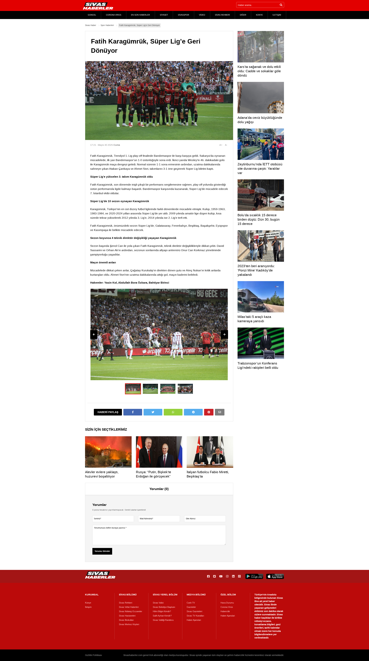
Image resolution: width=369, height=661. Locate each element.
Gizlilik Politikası (93, 655)
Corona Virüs (227, 607)
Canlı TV (191, 602)
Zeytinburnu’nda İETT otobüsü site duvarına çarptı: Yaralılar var (260, 168)
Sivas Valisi (158, 602)
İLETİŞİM (277, 15)
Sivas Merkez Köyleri (129, 624)
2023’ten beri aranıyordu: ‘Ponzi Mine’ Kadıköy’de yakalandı (256, 270)
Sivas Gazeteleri (194, 611)
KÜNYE (259, 15)
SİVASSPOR (183, 15)
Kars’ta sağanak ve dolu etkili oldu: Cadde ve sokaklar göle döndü (259, 71)
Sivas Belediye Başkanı (164, 607)
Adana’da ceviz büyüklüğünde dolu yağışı (260, 119)
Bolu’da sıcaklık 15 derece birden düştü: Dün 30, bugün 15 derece (259, 219)
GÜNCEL (92, 15)
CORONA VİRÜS (113, 15)
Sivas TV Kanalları (195, 615)
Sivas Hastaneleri (127, 615)
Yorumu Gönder (102, 551)
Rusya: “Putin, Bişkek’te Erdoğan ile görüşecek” (153, 474)
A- (226, 144)
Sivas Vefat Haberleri (129, 607)
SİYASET (164, 15)
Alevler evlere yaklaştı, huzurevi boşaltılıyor (101, 474)
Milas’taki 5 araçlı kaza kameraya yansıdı (254, 319)
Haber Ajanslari (194, 620)
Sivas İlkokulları (126, 620)
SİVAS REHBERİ (222, 15)
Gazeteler (191, 607)
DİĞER (243, 15)
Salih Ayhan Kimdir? (162, 615)
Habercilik (225, 611)
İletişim (88, 607)
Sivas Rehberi (125, 602)
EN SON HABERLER (140, 15)
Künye (88, 602)
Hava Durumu (227, 602)
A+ (220, 144)
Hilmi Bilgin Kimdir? (162, 611)
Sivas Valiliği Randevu (163, 620)
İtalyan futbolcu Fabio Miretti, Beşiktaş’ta (208, 474)
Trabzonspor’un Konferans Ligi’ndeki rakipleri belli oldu (258, 365)
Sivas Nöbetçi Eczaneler (130, 611)
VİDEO (202, 15)
